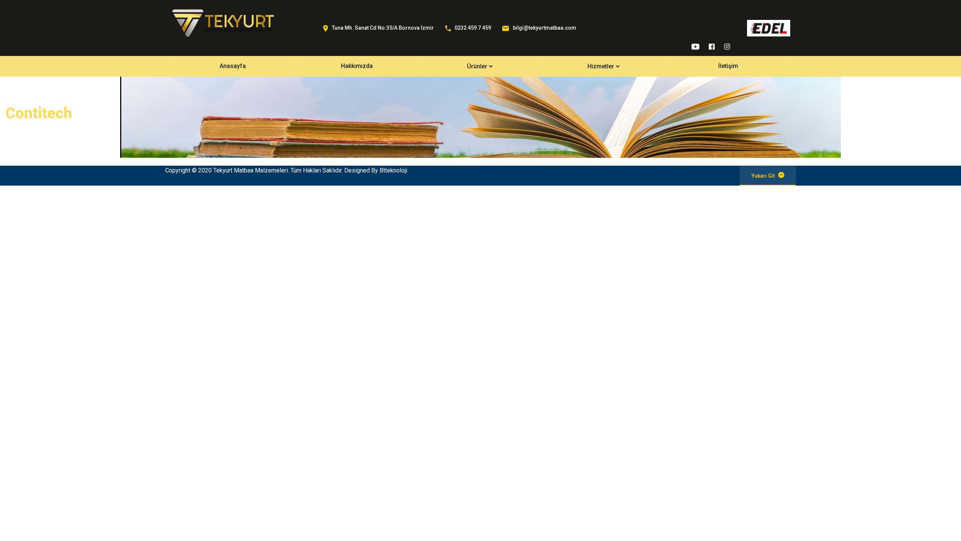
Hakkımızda (357, 66)
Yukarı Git (763, 176)
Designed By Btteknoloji (375, 170)
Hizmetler (600, 66)
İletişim (728, 66)
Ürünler (477, 66)
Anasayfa (233, 66)
